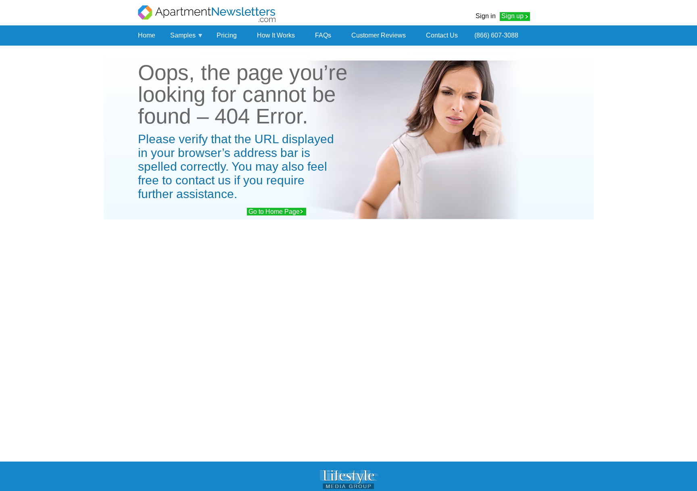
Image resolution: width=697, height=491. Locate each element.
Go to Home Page (274, 211)
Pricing (227, 35)
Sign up (512, 16)
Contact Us (442, 35)
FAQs (323, 35)
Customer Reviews (378, 35)
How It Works (276, 35)
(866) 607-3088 (496, 35)
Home (146, 35)
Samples (183, 35)
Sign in (486, 16)
